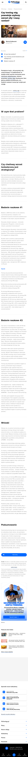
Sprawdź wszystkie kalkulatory (8, 714)
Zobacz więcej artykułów (7, 652)
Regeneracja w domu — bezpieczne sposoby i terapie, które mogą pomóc (17, 634)
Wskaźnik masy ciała (12, 692)
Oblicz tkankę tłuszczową (13, 709)
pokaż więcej (14, 567)
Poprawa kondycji (18, 9)
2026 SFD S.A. (19, 747)
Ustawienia (25, 755)
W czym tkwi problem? (10, 54)
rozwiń (24, 50)
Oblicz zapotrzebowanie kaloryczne (13, 698)
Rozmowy (19, 755)
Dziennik (3, 755)
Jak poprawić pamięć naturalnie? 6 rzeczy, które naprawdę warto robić (17, 641)
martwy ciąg (11, 78)
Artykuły (10, 9)
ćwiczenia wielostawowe (8, 76)
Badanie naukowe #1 (9, 61)
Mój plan (8, 755)
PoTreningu (3, 9)
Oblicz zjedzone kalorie (13, 704)
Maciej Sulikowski (11, 41)
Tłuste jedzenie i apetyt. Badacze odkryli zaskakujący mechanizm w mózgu (16, 647)
